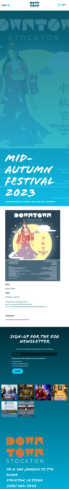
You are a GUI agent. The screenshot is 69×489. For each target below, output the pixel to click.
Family (34, 201)
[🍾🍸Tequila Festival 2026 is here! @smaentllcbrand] (26, 392)
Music (43, 201)
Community (27, 201)
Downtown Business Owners (21, 363)
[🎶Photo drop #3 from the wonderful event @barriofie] (9, 392)
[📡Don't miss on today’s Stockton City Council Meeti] (9, 409)
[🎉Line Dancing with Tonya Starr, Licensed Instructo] (60, 392)
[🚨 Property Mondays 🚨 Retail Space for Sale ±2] (26, 409)
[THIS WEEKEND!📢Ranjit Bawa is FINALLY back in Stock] (43, 392)
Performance (50, 201)
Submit (18, 371)
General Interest (18, 361)
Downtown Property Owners (21, 366)
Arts (20, 201)
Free (38, 201)
